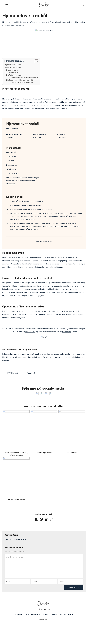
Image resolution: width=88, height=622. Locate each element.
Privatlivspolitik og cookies (41, 614)
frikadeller (6, 25)
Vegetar (31, 373)
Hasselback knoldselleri (16, 500)
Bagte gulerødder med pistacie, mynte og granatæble (16, 454)
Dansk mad (12, 373)
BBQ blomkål (72, 453)
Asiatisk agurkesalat (44, 453)
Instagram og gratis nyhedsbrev (22, 82)
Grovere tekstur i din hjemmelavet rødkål (23, 77)
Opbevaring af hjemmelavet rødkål (21, 80)
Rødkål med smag (15, 75)
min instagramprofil (26, 354)
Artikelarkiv (66, 614)
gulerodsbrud (29, 332)
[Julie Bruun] (44, 4)
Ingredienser (13, 70)
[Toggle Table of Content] (35, 61)
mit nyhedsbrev (21, 357)
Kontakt (19, 614)
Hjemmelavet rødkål (13, 64)
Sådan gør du (13, 72)
